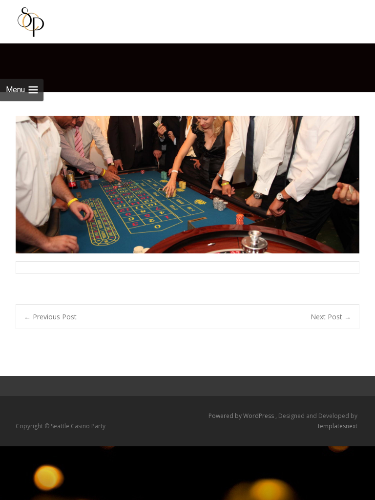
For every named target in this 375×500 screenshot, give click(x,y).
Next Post (331, 316)
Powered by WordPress (241, 416)
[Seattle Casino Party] (23, 19)
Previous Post (50, 316)
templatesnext (337, 426)
